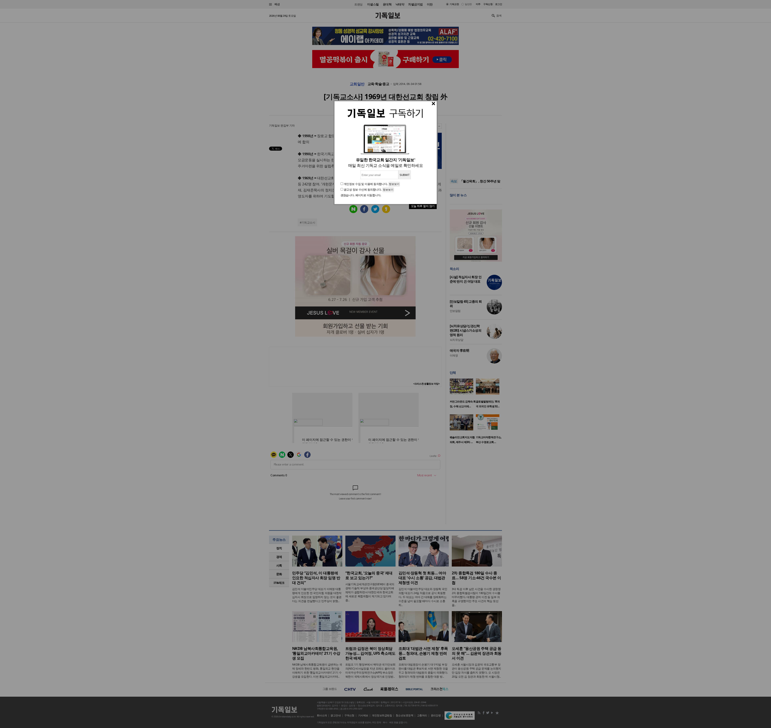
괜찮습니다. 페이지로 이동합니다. (361, 195)
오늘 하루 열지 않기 (423, 206)
